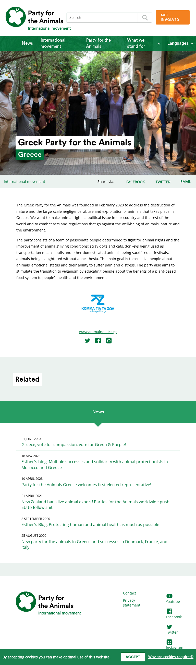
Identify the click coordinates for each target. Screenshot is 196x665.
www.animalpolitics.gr (98, 331)
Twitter (172, 632)
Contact (129, 593)
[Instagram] (109, 340)
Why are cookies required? (170, 656)
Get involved (170, 18)
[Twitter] (87, 340)
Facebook (174, 616)
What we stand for (136, 43)
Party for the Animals (98, 43)
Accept (133, 657)
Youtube (173, 601)
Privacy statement (131, 603)
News (27, 43)
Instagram (174, 647)
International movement (53, 43)
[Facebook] (98, 340)
